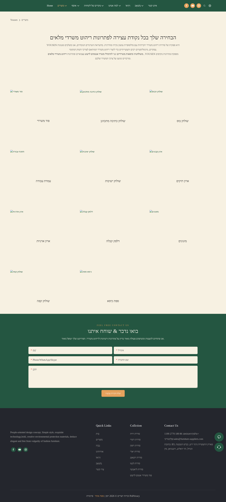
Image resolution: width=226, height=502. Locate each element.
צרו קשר (100, 469)
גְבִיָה (98, 445)
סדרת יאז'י (135, 451)
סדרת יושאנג (136, 457)
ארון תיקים (182, 181)
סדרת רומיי (135, 439)
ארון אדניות (43, 241)
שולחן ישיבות (113, 181)
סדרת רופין (135, 445)
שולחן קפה (43, 301)
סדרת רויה (135, 433)
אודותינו (99, 451)
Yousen (14, 19)
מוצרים (25, 19)
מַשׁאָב (99, 463)
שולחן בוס (182, 121)
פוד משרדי (43, 121)
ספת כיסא (113, 301)
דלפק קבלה (113, 241)
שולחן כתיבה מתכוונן (113, 121)
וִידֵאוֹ (98, 457)
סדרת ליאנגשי (136, 469)
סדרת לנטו (135, 463)
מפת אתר (99, 495)
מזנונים (182, 241)
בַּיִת (97, 433)
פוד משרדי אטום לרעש (141, 475)
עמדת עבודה (43, 181)
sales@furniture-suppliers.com (188, 438)
